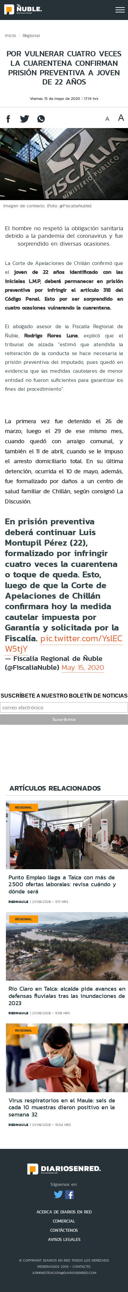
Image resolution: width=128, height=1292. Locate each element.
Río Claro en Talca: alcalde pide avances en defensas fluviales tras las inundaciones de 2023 (67, 995)
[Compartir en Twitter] (25, 122)
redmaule (19, 901)
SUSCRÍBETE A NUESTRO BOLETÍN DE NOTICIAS (64, 696)
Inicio (10, 35)
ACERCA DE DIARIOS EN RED (64, 1212)
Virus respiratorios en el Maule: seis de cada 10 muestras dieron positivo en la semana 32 (62, 1107)
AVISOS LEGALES (64, 1239)
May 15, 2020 (83, 667)
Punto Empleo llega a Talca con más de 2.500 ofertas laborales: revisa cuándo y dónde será (62, 884)
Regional (31, 35)
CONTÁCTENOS (64, 1230)
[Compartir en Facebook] (8, 122)
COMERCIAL (64, 1221)
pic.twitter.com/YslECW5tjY (63, 643)
